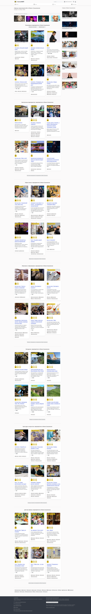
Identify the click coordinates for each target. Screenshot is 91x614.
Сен (31, 43)
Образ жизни (22, 215)
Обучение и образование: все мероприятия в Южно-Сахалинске (37, 342)
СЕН (18, 43)
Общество (37, 58)
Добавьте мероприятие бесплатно (52, 602)
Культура (20, 91)
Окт (47, 43)
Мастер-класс (18, 297)
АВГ (15, 43)
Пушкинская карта (34, 60)
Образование (50, 94)
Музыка (23, 57)
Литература (24, 91)
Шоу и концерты (50, 57)
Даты (36, 4)
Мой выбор (74, 4)
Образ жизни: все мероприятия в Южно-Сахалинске (37, 258)
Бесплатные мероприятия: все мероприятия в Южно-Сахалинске (37, 175)
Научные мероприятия (35, 215)
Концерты (49, 56)
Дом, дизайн (38, 133)
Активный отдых (18, 57)
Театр (16, 91)
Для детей (49, 91)
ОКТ (52, 442)
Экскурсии (53, 91)
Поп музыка (55, 57)
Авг (47, 118)
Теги (55, 4)
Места (17, 4)
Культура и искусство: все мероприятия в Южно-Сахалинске (37, 502)
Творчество (54, 332)
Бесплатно (17, 58)
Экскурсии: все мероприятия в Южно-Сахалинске (37, 419)
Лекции (33, 298)
